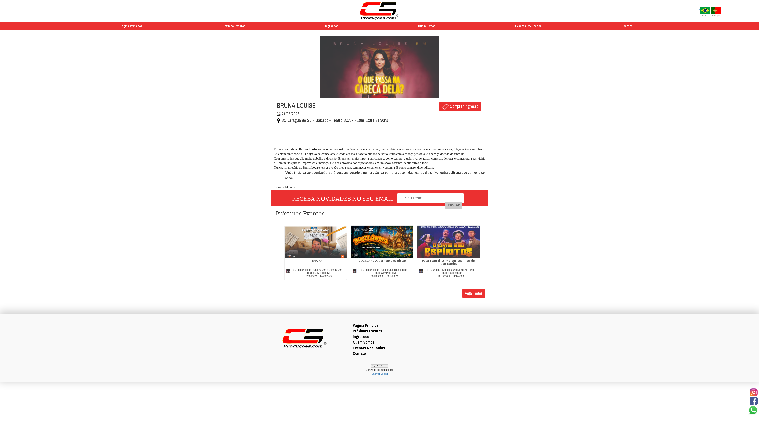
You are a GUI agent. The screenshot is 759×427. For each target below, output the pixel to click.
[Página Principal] (379, 11)
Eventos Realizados (528, 26)
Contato (626, 26)
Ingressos (331, 26)
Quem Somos (426, 26)
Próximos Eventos (233, 26)
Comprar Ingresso (464, 106)
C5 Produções (379, 374)
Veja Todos (474, 293)
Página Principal (131, 26)
